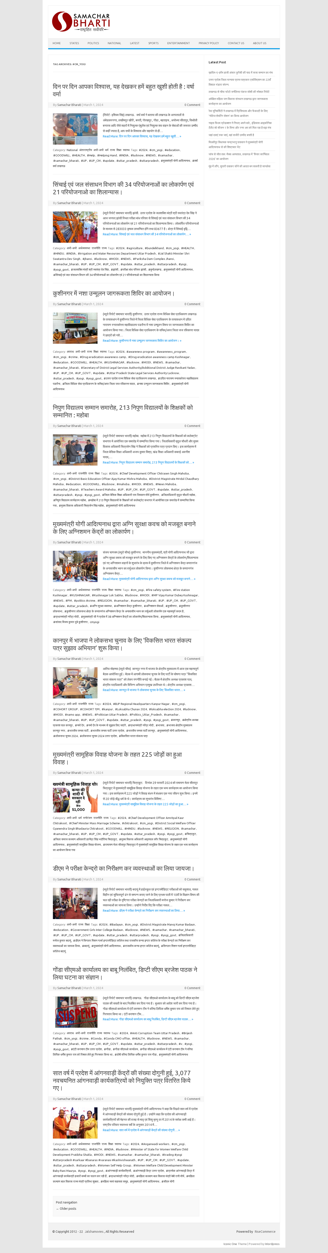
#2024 (143, 149)
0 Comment (192, 105)
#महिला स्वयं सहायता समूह (114, 1181)
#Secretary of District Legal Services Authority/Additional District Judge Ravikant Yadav (138, 367)
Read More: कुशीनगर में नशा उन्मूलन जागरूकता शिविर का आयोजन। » (142, 340)
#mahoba (123, 484)
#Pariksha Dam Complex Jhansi (153, 258)
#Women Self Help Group (114, 1165)
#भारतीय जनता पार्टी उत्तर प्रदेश (107, 730)
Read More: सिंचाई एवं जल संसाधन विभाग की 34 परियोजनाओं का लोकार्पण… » (147, 234)
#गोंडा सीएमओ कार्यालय (125, 1049)
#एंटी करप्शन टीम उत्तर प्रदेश (86, 1049)
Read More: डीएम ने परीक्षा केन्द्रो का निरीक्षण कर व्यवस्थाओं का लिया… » (144, 910)
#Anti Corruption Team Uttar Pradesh (154, 1033)
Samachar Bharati (69, 105)
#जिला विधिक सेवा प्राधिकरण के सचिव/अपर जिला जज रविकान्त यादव (98, 383)
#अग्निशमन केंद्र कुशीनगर (128, 605)
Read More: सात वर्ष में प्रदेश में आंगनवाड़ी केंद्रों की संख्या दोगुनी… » (141, 1130)
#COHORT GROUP (65, 709)
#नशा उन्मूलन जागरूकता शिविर (153, 383)
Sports (153, 43)
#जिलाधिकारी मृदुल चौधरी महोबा (178, 494)
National (114, 43)
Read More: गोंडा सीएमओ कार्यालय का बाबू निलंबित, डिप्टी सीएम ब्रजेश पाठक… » (148, 1019)
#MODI (113, 258)
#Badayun (116, 924)
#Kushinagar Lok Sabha (107, 595)
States (74, 43)
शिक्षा (118, 149)
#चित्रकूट (190, 833)
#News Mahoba (166, 484)
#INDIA (124, 155)
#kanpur (107, 709)
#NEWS (151, 155)
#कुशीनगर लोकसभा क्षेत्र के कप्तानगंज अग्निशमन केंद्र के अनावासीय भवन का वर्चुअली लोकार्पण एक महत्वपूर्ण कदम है (123, 611)
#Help (91, 155)
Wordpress (272, 1243)
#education (172, 149)
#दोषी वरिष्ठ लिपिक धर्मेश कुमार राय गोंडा (136, 1054)
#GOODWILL (61, 155)
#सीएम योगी (168, 1181)
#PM (69, 600)
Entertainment (178, 43)
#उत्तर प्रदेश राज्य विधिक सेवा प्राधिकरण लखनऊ (130, 378)
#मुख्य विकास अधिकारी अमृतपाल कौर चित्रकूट (143, 839)
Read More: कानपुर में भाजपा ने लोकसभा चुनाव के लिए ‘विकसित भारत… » (144, 690)
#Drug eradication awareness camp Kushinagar (159, 356)
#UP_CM (95, 160)
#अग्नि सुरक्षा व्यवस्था (101, 605)
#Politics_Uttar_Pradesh (146, 714)
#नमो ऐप (79, 725)
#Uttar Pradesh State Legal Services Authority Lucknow (143, 373)
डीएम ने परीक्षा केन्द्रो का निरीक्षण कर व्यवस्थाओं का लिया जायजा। (124, 868)
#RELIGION (105, 600)
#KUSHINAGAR (114, 362)
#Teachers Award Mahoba (98, 489)
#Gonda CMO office (117, 1038)
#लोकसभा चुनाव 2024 (65, 735)
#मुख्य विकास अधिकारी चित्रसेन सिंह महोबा (81, 505)
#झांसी (114, 269)
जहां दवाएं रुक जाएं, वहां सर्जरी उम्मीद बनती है (231, 135)
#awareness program (141, 351)
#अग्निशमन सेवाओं (153, 605)
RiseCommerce (265, 1231)
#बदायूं (85, 945)
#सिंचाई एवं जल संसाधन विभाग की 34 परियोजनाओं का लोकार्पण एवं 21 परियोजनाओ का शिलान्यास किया (106, 274)
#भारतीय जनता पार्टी (77, 730)
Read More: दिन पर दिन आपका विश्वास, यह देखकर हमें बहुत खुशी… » (142, 136)
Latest (134, 43)
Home (57, 43)
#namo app (72, 714)
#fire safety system (158, 589)
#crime (73, 356)
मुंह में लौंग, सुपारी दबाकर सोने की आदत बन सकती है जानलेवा (239, 166)
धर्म (106, 149)
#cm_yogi (155, 149)
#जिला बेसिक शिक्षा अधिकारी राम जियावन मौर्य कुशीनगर (130, 494)
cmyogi (94, 621)
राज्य (112, 149)
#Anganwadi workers (155, 1143)
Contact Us (236, 43)
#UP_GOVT (110, 264)
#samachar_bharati (66, 160)
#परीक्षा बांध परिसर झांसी (133, 269)
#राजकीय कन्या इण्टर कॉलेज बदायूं (141, 945)
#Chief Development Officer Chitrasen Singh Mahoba (154, 473)
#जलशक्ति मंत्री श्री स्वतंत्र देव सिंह (90, 269)
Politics (93, 43)
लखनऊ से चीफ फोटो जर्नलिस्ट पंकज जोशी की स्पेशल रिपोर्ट (239, 91)
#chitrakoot (130, 823)
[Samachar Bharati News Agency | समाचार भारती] (81, 30)
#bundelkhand (154, 248)
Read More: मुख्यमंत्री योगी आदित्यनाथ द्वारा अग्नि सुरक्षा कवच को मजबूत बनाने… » (149, 579)
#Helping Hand (107, 155)
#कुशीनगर (171, 605)
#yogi (182, 264)
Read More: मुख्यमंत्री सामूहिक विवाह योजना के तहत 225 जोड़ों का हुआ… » (145, 804)
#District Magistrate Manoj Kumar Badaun (167, 924)
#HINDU (58, 253)
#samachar (165, 155)
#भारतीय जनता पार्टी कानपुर (140, 730)
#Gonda (96, 1038)
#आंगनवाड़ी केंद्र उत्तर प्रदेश (148, 1170)
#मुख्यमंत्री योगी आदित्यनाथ (175, 160)
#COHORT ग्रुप (90, 709)
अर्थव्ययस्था (84, 248)
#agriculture (135, 248)
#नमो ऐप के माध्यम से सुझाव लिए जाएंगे (106, 725)
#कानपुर (175, 719)
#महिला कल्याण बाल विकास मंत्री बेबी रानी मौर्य (160, 1176)
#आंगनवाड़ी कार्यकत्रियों (118, 1170)
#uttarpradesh (149, 160)
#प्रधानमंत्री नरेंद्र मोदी (66, 616)
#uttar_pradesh (126, 160)
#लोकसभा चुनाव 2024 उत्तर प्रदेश (98, 735)
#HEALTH (78, 155)
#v (180, 1043)
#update (108, 160)
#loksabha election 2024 (165, 709)
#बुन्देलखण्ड (154, 269)
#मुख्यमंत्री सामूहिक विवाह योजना (84, 844)
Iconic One (230, 1243)
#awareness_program (171, 351)
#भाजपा (160, 725)
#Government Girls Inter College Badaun (97, 929)
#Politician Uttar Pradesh (111, 714)
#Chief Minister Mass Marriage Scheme (94, 823)
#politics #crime (84, 600)
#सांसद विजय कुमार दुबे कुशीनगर (70, 621)
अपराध (70, 351)
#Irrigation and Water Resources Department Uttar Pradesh (117, 253)
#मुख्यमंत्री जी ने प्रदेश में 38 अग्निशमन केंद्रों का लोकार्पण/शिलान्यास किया (119, 616)
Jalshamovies (94, 1231)
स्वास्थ (126, 149)
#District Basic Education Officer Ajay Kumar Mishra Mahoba (108, 478)
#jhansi (87, 258)
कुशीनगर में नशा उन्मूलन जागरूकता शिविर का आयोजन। (114, 293)
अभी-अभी (98, 149)
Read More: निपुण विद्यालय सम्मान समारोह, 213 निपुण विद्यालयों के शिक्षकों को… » (148, 462)
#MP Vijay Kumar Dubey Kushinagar (175, 595)
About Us (259, 43)
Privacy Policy (209, 43)
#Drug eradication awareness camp (103, 356)
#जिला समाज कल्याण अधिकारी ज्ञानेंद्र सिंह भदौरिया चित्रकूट (85, 839)
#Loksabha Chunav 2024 (131, 709)
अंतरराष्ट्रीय (85, 149)
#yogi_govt (61, 269)
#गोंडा (107, 1049)
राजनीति (96, 248)
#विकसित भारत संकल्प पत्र (133, 735)
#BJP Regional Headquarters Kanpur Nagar (141, 703)
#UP (84, 160)
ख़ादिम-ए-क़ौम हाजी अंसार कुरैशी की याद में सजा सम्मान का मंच (241, 72)
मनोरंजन (87, 817)
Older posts (66, 1208)
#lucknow (137, 155)
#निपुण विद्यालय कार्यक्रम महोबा (69, 500)
